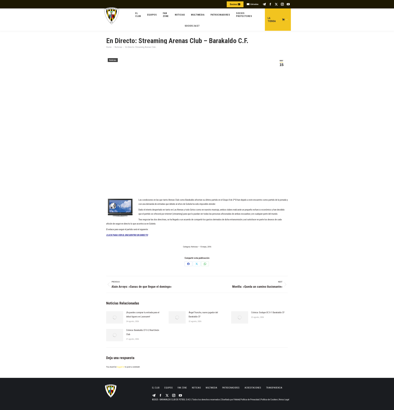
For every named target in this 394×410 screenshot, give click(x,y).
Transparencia (274, 387)
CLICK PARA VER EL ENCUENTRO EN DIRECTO (127, 235)
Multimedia (211, 387)
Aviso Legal (284, 399)
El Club (156, 387)
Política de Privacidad (250, 399)
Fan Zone (182, 387)
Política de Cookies (269, 399)
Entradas (254, 4)
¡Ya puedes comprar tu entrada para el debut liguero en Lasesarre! (142, 314)
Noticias (112, 60)
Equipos (168, 387)
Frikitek (237, 399)
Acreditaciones (253, 387)
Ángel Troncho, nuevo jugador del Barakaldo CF (203, 314)
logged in (120, 367)
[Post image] (114, 317)
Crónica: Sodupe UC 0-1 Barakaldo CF (268, 312)
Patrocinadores (231, 387)
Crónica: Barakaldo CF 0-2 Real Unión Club (142, 332)
